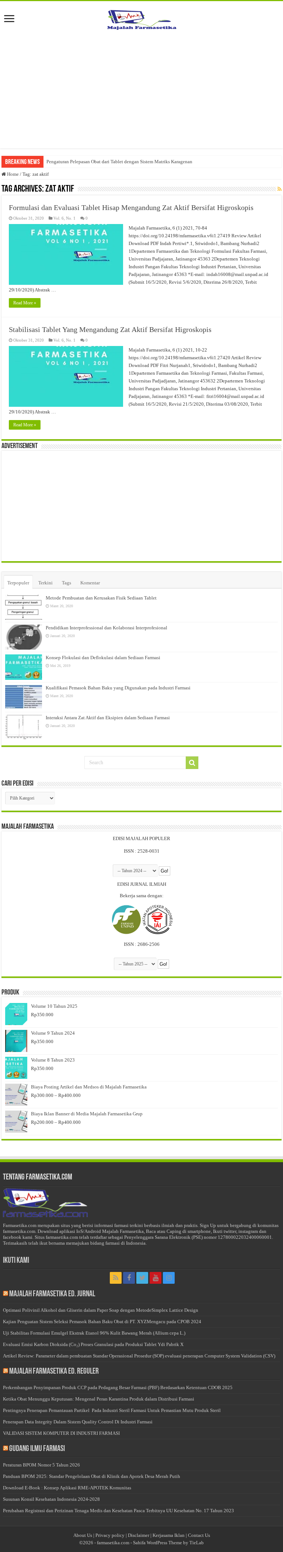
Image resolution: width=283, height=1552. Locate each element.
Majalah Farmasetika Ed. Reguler (54, 1371)
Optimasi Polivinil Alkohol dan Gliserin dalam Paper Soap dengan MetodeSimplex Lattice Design (100, 1310)
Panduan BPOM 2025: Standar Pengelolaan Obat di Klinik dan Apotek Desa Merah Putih (91, 1476)
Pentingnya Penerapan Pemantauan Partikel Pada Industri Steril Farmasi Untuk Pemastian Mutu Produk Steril (112, 1410)
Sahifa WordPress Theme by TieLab (168, 1542)
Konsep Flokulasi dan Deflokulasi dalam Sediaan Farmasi (103, 657)
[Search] (192, 762)
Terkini (45, 583)
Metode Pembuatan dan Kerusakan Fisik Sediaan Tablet (101, 598)
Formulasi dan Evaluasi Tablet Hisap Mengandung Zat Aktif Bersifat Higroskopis (131, 207)
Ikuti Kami (16, 1260)
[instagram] (169, 1278)
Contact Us (199, 1535)
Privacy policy (110, 1535)
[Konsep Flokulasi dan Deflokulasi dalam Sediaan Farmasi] (23, 666)
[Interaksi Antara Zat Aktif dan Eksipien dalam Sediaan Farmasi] (23, 727)
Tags (66, 583)
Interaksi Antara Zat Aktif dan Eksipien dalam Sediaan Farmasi (108, 717)
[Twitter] (142, 1278)
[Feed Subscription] (279, 189)
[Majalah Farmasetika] (141, 18)
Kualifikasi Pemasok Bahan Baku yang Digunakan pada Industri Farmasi (118, 688)
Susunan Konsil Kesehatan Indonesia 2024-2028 (51, 1499)
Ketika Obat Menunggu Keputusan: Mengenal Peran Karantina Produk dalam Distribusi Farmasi (98, 1399)
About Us (82, 1535)
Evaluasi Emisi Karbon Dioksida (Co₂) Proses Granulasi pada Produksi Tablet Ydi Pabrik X (93, 1344)
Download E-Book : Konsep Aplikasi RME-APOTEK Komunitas (67, 1487)
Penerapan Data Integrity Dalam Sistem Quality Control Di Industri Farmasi (78, 1422)
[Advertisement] (141, 89)
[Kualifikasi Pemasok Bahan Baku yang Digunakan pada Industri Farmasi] (23, 697)
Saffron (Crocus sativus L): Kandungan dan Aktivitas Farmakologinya (115, 161)
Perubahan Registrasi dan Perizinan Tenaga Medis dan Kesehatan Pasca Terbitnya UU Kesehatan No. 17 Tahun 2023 (118, 1510)
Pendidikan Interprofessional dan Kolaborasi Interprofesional (106, 627)
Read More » (24, 302)
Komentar (90, 583)
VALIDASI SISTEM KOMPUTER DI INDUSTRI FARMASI (61, 1433)
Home (12, 174)
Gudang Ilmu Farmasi (37, 1449)
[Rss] (116, 1278)
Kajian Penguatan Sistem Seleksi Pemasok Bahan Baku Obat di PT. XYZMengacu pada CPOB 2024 (102, 1321)
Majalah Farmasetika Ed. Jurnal (52, 1294)
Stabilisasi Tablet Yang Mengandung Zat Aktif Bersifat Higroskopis (110, 329)
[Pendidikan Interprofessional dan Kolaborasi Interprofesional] (23, 637)
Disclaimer (138, 1535)
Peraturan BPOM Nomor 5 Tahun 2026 (41, 1465)
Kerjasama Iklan (169, 1535)
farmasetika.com (113, 1542)
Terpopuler (18, 583)
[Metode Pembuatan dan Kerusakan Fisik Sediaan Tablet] (23, 607)
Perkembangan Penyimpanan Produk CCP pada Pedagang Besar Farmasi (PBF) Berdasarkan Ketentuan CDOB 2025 (118, 1387)
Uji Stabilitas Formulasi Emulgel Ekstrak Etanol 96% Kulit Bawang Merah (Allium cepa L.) (94, 1333)
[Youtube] (155, 1278)
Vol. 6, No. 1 (64, 218)
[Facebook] (129, 1278)
